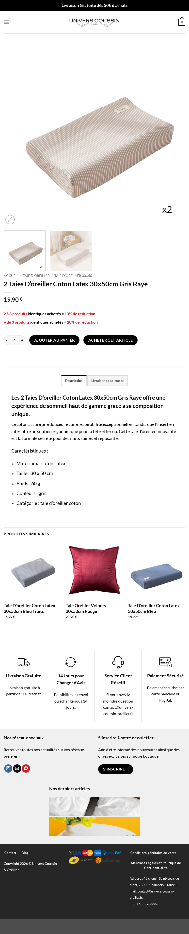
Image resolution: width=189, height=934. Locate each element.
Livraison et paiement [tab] (107, 381)
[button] (7, 22)
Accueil (11, 276)
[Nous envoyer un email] (17, 768)
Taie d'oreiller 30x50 (73, 276)
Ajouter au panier (54, 340)
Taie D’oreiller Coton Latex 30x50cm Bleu (154, 608)
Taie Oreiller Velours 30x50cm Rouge (86, 608)
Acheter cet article (110, 340)
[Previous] (13, 134)
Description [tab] (74, 381)
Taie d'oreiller (36, 276)
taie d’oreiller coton (60, 503)
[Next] (175, 134)
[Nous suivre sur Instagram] (8, 768)
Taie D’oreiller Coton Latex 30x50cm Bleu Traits (29, 608)
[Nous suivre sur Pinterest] (26, 768)
